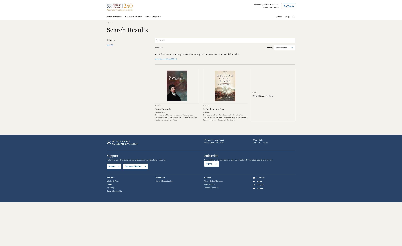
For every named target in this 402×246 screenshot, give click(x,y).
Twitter (259, 181)
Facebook (260, 178)
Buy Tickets (289, 6)
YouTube (259, 188)
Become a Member (133, 166)
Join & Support (152, 16)
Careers (110, 184)
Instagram (260, 185)
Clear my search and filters (166, 59)
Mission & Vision (113, 181)
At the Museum (114, 16)
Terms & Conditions (211, 188)
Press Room (160, 178)
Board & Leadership (114, 191)
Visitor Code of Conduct (213, 181)
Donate (278, 16)
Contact (207, 178)
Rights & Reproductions (164, 181)
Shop (287, 16)
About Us (110, 178)
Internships (111, 188)
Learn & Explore (133, 16)
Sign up (209, 164)
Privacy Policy (209, 184)
